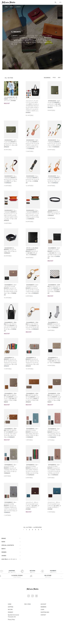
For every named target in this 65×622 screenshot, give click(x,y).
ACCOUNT (43, 604)
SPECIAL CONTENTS (8, 545)
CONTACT (43, 615)
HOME (6, 6)
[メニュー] (60, 2)
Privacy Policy (11, 619)
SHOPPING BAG (45, 612)
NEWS (3, 541)
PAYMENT (10, 612)
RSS (25, 604)
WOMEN (4, 552)
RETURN (10, 609)
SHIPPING (10, 607)
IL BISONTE (18, 6)
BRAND (11, 6)
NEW (59, 77)
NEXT (41, 529)
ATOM (29, 604)
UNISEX (4, 555)
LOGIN (42, 609)
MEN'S (3, 548)
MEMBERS (43, 607)
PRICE (54, 77)
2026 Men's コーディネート (9, 559)
